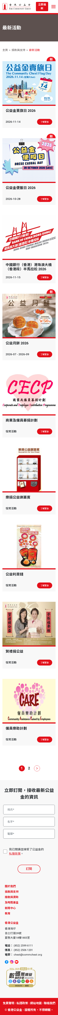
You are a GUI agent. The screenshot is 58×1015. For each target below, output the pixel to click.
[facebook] (6, 962)
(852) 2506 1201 (23, 950)
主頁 (5, 50)
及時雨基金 (12, 902)
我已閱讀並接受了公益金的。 (26, 851)
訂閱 (29, 869)
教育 (7, 913)
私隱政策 (15, 853)
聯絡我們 (49, 1003)
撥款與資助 (12, 897)
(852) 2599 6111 (23, 945)
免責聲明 (8, 1003)
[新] (29, 83)
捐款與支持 (18, 50)
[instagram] (11, 962)
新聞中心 (10, 908)
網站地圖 (36, 1003)
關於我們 (10, 886)
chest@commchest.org (28, 954)
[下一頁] (36, 768)
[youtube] (16, 962)
